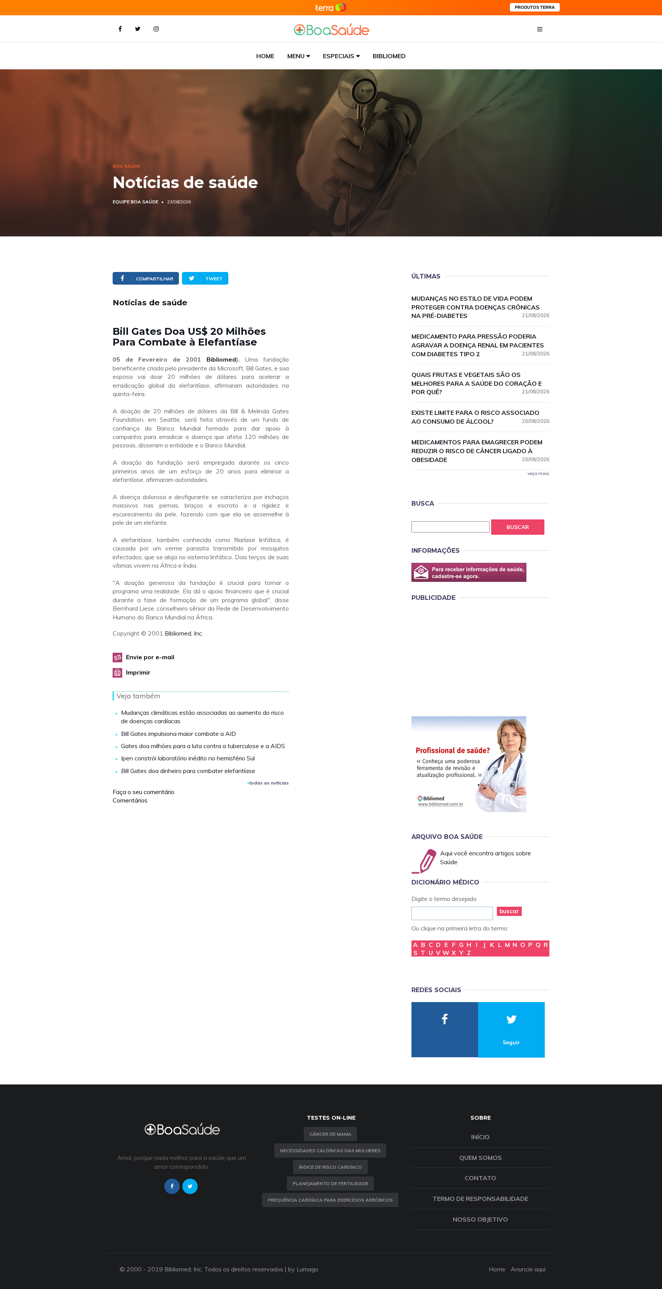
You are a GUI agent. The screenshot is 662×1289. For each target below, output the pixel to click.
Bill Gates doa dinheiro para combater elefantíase (188, 771)
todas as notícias (269, 783)
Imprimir (138, 672)
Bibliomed (389, 56)
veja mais (538, 473)
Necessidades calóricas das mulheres (330, 1150)
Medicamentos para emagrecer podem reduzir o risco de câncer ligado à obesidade (480, 451)
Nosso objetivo (480, 1219)
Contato (480, 1178)
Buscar (517, 527)
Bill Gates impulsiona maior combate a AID (178, 733)
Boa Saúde (126, 166)
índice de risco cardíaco (330, 1167)
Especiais (338, 56)
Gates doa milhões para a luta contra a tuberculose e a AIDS (203, 746)
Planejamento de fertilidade (330, 1183)
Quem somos (480, 1157)
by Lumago (303, 1269)
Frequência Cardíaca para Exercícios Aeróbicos (330, 1200)
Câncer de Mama (330, 1134)
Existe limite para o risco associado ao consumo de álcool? (480, 417)
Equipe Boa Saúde (135, 202)
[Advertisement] (468, 658)
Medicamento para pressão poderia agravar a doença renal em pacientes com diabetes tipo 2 (480, 345)
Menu (296, 56)
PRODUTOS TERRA (535, 7)
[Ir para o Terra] (331, 7)
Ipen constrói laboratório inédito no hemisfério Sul (188, 758)
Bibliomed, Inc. (184, 633)
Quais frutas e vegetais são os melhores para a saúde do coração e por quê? (480, 383)
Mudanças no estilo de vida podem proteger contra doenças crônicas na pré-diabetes (480, 307)
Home (265, 56)
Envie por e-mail (150, 657)
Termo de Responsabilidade (480, 1198)
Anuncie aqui (528, 1269)
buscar (509, 911)
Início (480, 1137)
